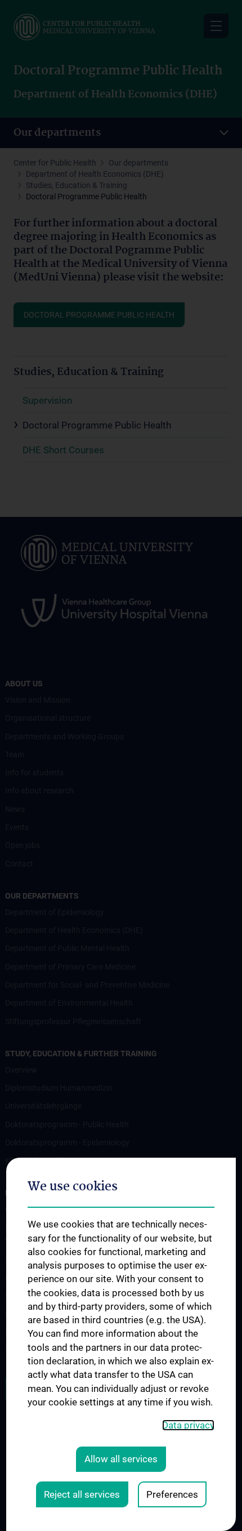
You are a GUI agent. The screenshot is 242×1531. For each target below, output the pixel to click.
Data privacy (188, 1425)
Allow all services (121, 1459)
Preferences (172, 1494)
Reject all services (82, 1494)
